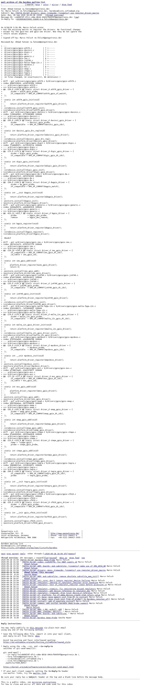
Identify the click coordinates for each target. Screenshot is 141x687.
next (3, 554)
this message (36, 628)
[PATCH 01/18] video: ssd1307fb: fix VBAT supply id (49, 562)
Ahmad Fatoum (30, 564)
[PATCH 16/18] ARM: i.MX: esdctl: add (42, 609)
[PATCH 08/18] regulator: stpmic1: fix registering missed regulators (59, 589)
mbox (37, 636)
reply (22, 554)
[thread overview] (54, 15)
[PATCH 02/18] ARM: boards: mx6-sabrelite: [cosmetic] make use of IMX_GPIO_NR (64, 566)
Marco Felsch (33, 607)
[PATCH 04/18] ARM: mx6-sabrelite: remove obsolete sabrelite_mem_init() (60, 576)
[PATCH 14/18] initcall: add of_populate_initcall (48, 601)
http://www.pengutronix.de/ (65, 533)
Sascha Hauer (30, 574)
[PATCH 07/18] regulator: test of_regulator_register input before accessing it (64, 585)
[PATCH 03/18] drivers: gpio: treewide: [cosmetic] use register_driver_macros (64, 570)
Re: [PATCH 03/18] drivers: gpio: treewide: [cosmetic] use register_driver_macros (55, 13)
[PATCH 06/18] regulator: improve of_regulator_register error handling (60, 583)
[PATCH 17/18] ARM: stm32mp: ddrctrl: (42, 611)
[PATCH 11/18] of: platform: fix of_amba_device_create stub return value (61, 595)
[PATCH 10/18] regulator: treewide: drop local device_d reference (57, 593)
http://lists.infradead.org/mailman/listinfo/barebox (29, 548)
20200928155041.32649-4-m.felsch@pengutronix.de (42, 19)
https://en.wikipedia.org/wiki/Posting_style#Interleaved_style (36, 642)
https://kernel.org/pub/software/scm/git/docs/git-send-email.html (38, 667)
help (37, 5)
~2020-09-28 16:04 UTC (55, 554)
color (46, 5)
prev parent (13, 554)
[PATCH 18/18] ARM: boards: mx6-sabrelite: (44, 614)
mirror (55, 5)
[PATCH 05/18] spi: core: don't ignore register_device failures (56, 580)
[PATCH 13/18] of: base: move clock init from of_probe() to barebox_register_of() (66, 599)
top (83, 558)
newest (71, 554)
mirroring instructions (44, 682)
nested (53, 558)
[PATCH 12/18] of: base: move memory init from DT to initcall (55, 597)
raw (76, 17)
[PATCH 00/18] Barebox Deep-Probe (37, 560)
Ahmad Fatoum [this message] (39, 572)
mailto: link (39, 673)
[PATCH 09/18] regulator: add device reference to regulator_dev (56, 591)
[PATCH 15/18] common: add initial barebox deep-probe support (55, 603)
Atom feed (67, 5)
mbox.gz (63, 558)
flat (46, 558)
